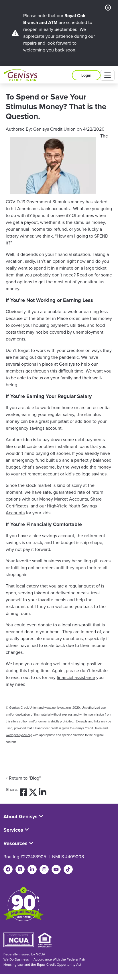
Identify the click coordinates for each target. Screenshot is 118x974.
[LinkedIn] (32, 869)
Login (86, 75)
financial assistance (76, 677)
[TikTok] (68, 869)
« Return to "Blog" (23, 778)
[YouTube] (56, 869)
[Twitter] (20, 869)
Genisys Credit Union (54, 129)
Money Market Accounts (63, 499)
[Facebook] (8, 869)
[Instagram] (44, 869)
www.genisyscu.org (57, 707)
